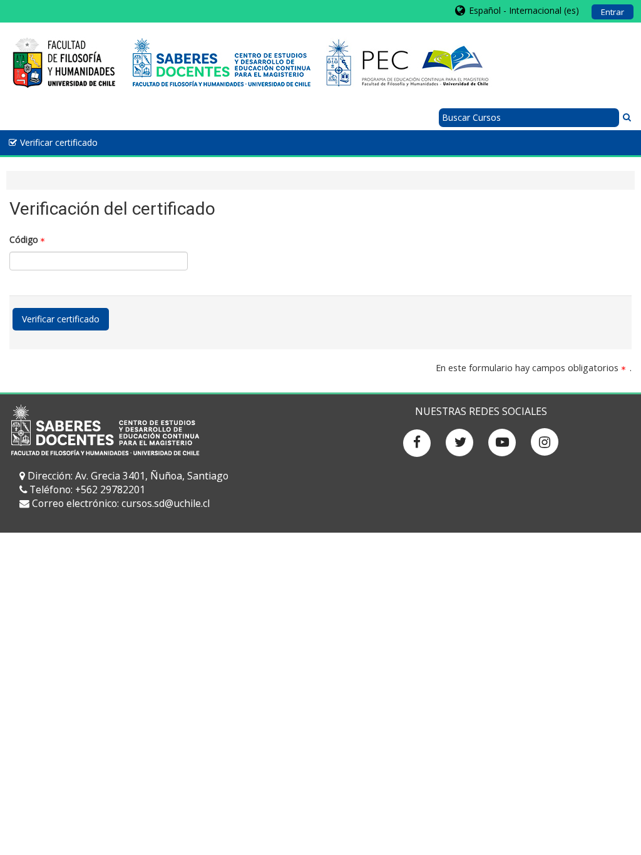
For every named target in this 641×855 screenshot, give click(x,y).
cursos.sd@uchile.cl (165, 503)
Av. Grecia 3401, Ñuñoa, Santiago (151, 476)
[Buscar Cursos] (626, 117)
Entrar (612, 12)
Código (23, 239)
